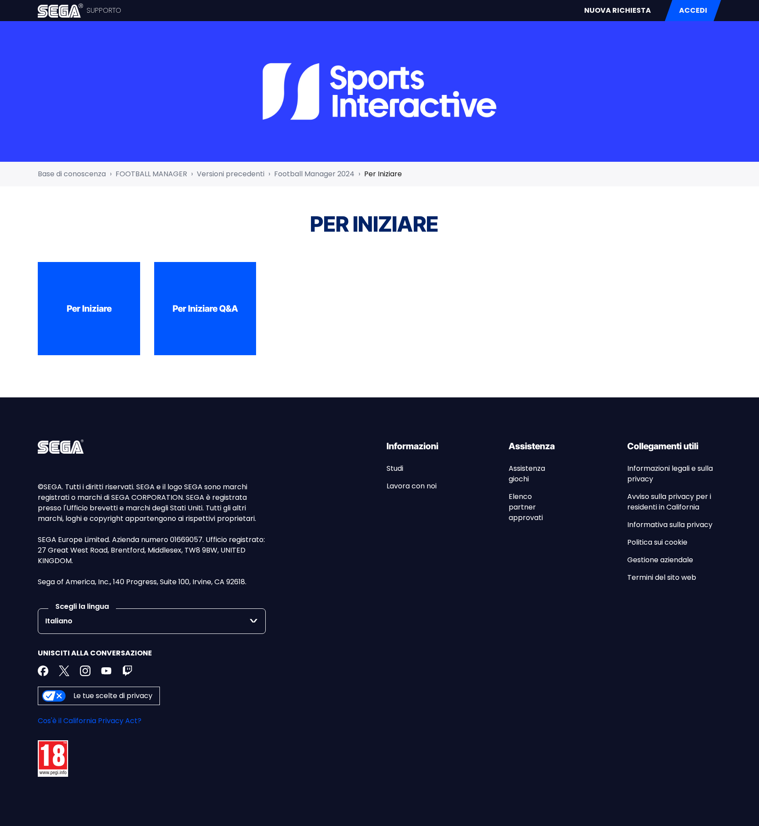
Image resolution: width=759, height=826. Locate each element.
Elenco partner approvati (526, 507)
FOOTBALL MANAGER (151, 174)
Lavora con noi (412, 486)
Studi (395, 468)
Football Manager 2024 (314, 174)
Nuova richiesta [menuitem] (617, 10)
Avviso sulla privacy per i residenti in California (669, 501)
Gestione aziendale (660, 560)
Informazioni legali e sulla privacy (670, 473)
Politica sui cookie (657, 542)
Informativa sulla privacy (669, 525)
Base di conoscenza (72, 174)
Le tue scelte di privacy (112, 696)
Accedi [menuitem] (693, 10)
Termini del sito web (661, 577)
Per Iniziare (383, 174)
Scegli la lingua (82, 606)
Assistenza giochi (527, 473)
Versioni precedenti (230, 174)
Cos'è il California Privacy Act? (89, 721)
